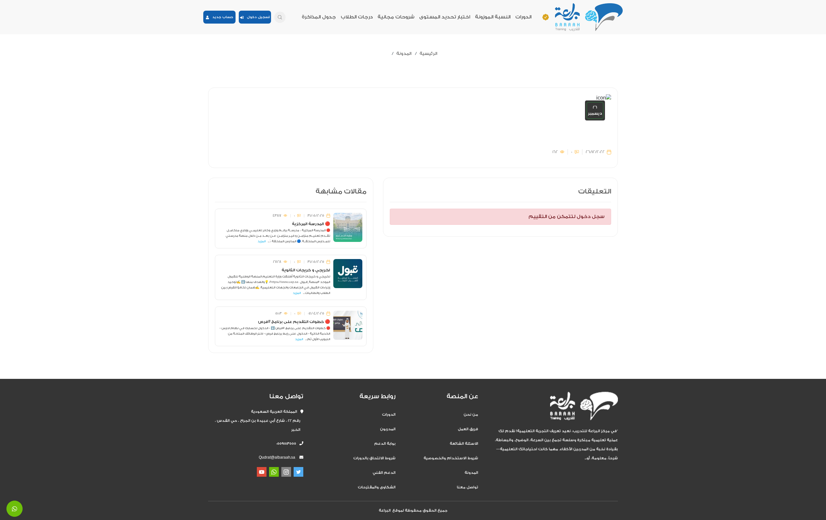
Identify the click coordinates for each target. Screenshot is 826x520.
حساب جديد (221, 17)
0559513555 (287, 444)
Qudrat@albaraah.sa (277, 457)
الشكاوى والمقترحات (377, 487)
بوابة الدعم (385, 444)
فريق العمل (468, 429)
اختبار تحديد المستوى (444, 17)
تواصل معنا (467, 487)
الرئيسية (428, 53)
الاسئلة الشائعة (464, 444)
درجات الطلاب (357, 17)
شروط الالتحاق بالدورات (374, 458)
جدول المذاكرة (319, 17)
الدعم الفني (384, 473)
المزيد (261, 241)
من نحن (471, 414)
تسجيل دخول (257, 17)
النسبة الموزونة (492, 17)
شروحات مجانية (396, 17)
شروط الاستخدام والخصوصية (451, 458)
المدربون (388, 429)
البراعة (385, 510)
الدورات (523, 17)
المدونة (403, 53)
